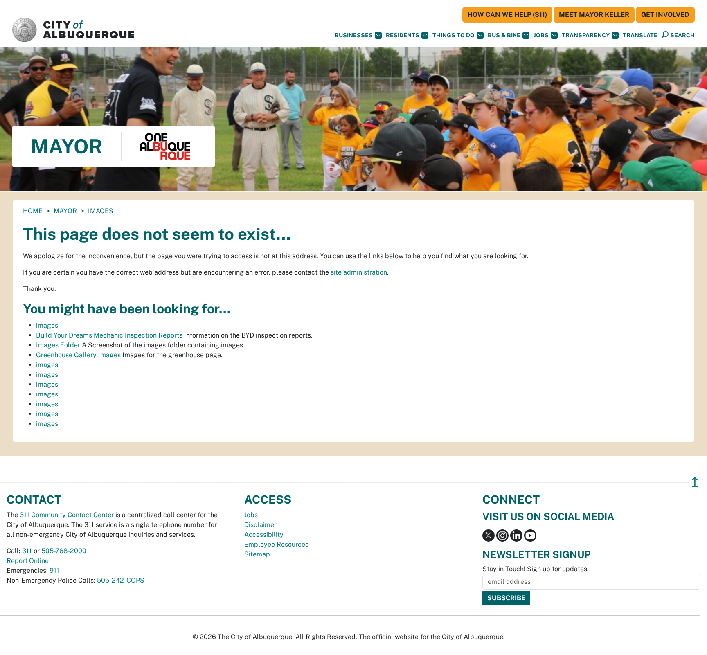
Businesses (354, 35)
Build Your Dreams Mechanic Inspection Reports (109, 335)
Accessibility (264, 534)
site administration (359, 272)
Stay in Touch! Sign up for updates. (535, 569)
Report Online (28, 561)
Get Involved (665, 14)
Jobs (541, 35)
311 (27, 551)
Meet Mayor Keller (594, 14)
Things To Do (453, 35)
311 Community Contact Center (67, 515)
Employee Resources (276, 544)
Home (33, 211)
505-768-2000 (63, 551)
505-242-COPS (120, 580)
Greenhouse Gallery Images (78, 355)
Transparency (586, 35)
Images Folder (58, 345)
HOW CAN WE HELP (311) (507, 14)
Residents (402, 35)
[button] (640, 35)
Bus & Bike (504, 35)
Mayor (65, 211)
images (47, 325)
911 (54, 570)
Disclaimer (260, 525)
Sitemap (257, 554)
